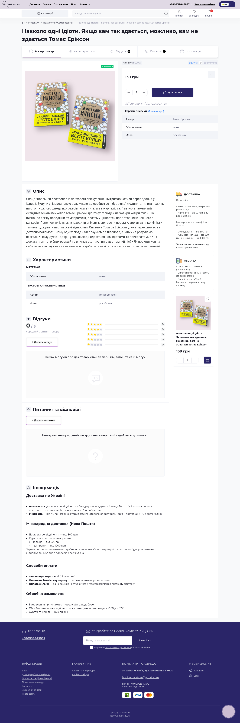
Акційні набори (80, 674)
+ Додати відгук (42, 342)
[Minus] (128, 92)
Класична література (83, 670)
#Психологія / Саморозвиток (146, 103)
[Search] (166, 13)
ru (231, 4)
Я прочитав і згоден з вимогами (122, 648)
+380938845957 (33, 638)
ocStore (126, 712)
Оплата (47, 4)
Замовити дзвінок (204, 4)
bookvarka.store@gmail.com (140, 677)
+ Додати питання (43, 420)
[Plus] (143, 92)
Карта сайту (28, 693)
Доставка (35, 4)
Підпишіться (144, 640)
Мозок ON (34, 22)
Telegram (199, 670)
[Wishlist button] (211, 74)
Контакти (84, 4)
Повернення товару (33, 682)
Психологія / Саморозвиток (58, 22)
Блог (74, 4)
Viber (196, 676)
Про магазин (61, 4)
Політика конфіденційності (118, 648)
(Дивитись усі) (156, 111)
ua (225, 4)
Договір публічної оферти (36, 674)
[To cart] (207, 360)
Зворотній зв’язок (31, 690)
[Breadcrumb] (23, 22)
